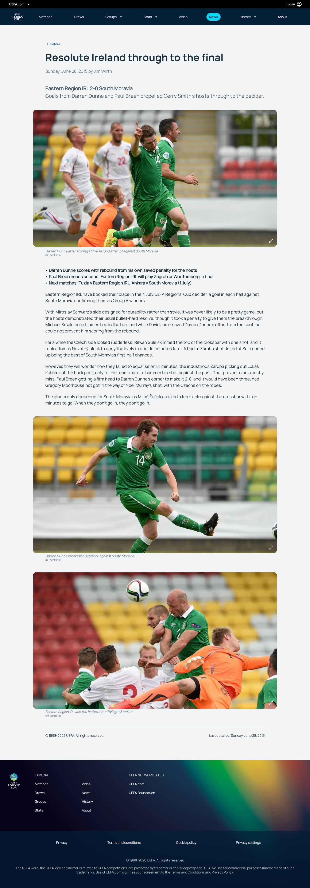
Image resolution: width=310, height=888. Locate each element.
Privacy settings (248, 842)
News (86, 792)
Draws (39, 792)
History (87, 801)
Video (86, 784)
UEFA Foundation (142, 792)
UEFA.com (136, 784)
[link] (45, 17)
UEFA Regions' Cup (17, 17)
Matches (41, 784)
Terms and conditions (124, 842)
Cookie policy (186, 842)
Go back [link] (55, 44)
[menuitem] (51, 17)
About (86, 810)
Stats (39, 810)
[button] (114, 17)
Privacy (61, 842)
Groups (40, 801)
